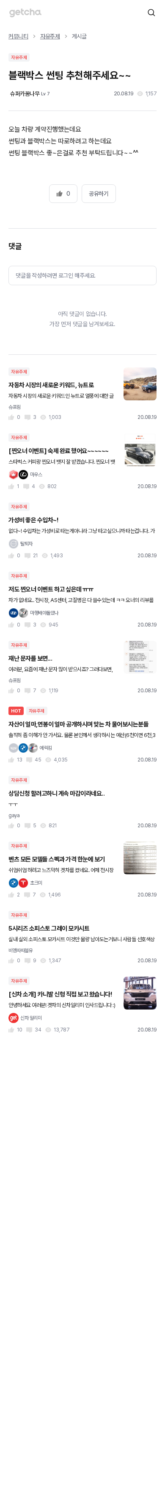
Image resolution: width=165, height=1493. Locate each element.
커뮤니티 (18, 36)
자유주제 (50, 36)
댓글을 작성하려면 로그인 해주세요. (56, 275)
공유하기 (98, 193)
